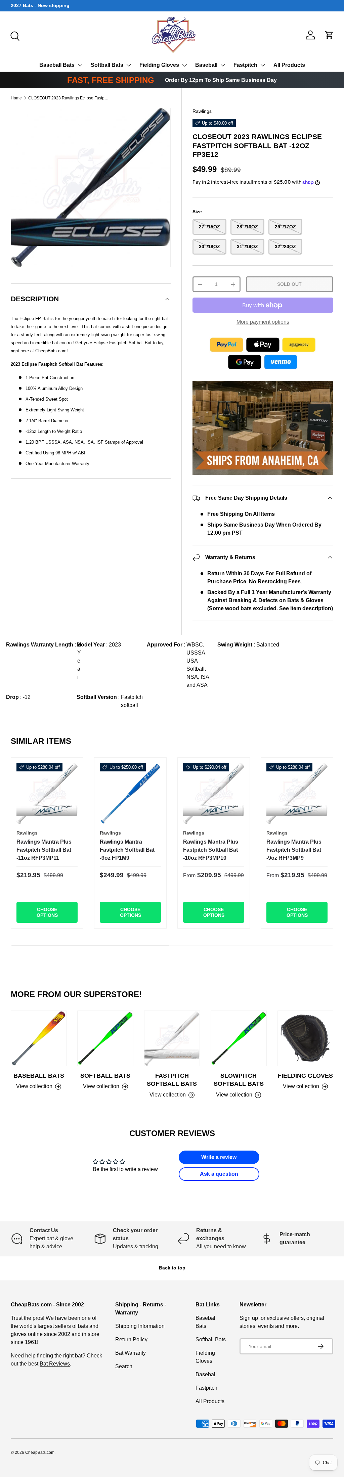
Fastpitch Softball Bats (172, 1079)
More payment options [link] (262, 322)
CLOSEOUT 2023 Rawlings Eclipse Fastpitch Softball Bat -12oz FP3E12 (68, 98)
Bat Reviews (55, 1364)
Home (16, 98)
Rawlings (202, 111)
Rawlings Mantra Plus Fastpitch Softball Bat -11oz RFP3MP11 (44, 850)
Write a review (218, 1157)
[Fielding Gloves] (305, 1038)
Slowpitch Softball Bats (239, 1079)
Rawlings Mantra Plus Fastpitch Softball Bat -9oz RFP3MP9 (293, 850)
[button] (329, 35)
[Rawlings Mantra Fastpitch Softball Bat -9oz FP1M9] (130, 793)
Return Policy (131, 1339)
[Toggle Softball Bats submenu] (129, 65)
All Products (289, 65)
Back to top (172, 1267)
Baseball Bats (57, 65)
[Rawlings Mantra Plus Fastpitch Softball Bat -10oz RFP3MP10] (213, 793)
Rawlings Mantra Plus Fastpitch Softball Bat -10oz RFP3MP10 (210, 850)
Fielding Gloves (159, 65)
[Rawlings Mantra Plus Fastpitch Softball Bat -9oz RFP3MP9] (297, 793)
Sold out (289, 284)
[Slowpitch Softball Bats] (238, 1038)
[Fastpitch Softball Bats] (172, 1038)
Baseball (206, 65)
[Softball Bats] (105, 1038)
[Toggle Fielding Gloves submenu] (184, 65)
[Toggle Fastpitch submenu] (263, 65)
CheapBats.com (39, 1452)
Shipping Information (140, 1326)
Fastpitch (245, 65)
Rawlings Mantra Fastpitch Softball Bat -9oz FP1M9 (127, 850)
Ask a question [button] (219, 1174)
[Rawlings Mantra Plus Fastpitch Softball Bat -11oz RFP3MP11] (47, 793)
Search (123, 1366)
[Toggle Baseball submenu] (223, 65)
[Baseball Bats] (38, 1038)
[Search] (14, 35)
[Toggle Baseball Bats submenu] (80, 65)
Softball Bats (107, 65)
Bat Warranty (130, 1353)
